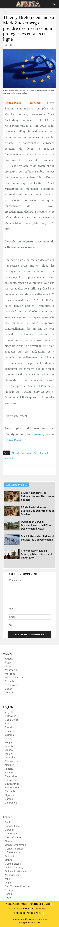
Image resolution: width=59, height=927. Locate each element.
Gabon (9, 860)
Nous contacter (19, 908)
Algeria (9, 659)
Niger (8, 883)
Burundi (37, 434)
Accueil (5, 11)
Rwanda (9, 773)
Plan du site (39, 908)
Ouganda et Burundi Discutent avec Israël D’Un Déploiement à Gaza (36, 525)
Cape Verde (11, 720)
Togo (8, 898)
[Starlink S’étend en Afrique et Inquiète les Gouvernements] (12, 540)
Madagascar (12, 875)
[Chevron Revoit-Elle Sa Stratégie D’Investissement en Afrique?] (12, 554)
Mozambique (12, 761)
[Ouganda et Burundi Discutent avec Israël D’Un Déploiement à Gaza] (12, 525)
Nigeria (9, 769)
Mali (7, 879)
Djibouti (9, 856)
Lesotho (9, 746)
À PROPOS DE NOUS (16, 904)
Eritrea (9, 724)
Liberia (9, 750)
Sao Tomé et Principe (17, 887)
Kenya (8, 743)
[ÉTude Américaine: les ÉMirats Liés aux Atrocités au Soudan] (12, 496)
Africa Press (18, 453)
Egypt (8, 663)
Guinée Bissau (13, 864)
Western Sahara (14, 678)
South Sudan (12, 788)
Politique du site (40, 904)
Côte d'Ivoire (12, 853)
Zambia (9, 799)
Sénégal (9, 890)
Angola (9, 712)
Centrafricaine (13, 838)
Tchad (8, 894)
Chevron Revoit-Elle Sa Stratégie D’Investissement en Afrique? (36, 554)
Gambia (9, 735)
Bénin (8, 822)
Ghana (8, 739)
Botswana (10, 716)
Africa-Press (13, 439)
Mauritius (10, 758)
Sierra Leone (12, 780)
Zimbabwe (11, 803)
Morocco (10, 674)
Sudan (8, 689)
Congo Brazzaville (15, 845)
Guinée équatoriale (15, 871)
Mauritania (11, 670)
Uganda (9, 795)
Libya (8, 666)
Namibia (9, 765)
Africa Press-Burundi (37, 453)
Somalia (9, 681)
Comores (10, 841)
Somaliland (11, 685)
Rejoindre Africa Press (28, 913)
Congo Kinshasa (14, 849)
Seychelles (11, 776)
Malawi (9, 754)
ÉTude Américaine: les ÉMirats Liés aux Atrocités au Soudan (37, 496)
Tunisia (9, 693)
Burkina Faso (12, 826)
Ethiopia (9, 731)
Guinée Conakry (14, 868)
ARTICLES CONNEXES (16, 485)
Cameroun (11, 834)
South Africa (12, 784)
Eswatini (10, 727)
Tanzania (10, 792)
